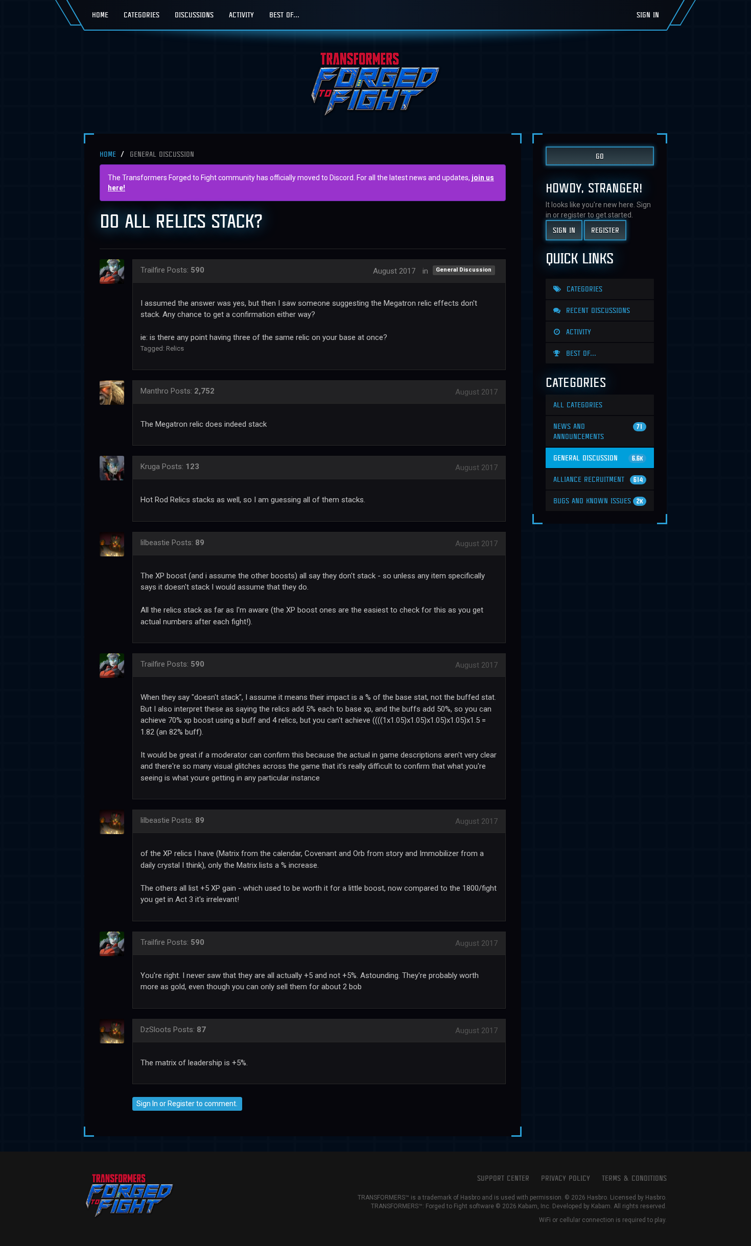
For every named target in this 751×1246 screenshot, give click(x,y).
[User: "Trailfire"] (115, 271)
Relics (175, 348)
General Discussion (463, 270)
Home (100, 14)
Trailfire (152, 270)
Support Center (503, 1177)
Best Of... (284, 14)
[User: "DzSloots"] (115, 1031)
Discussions (194, 14)
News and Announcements (598, 431)
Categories (141, 14)
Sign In (648, 14)
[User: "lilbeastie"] (115, 544)
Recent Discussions (597, 310)
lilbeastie (155, 542)
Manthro (154, 391)
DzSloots (155, 1029)
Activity (241, 14)
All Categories (577, 404)
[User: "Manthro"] (115, 392)
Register (181, 1104)
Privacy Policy (565, 1177)
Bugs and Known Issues (598, 500)
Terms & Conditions (634, 1177)
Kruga (150, 466)
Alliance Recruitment (598, 479)
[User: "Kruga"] (115, 468)
